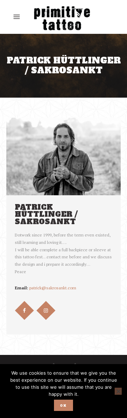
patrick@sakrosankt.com (52, 287)
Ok (63, 406)
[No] (118, 391)
